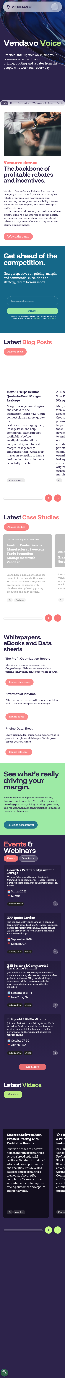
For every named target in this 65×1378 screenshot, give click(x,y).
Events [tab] (60, 103)
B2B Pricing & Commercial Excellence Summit (27, 967)
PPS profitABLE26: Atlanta (27, 1019)
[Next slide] (57, 498)
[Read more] (55, 951)
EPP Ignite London (21, 918)
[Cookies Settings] (4, 1372)
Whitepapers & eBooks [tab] (42, 103)
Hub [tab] (4, 103)
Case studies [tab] (23, 103)
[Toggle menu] (54, 6)
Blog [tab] (12, 103)
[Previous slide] (48, 498)
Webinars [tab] (28, 858)
